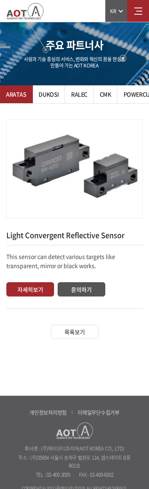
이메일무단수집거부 (98, 412)
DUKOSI (48, 94)
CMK (105, 94)
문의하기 (81, 289)
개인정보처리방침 (48, 412)
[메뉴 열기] (138, 11)
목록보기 (74, 332)
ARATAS (16, 94)
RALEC (79, 94)
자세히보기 (30, 289)
